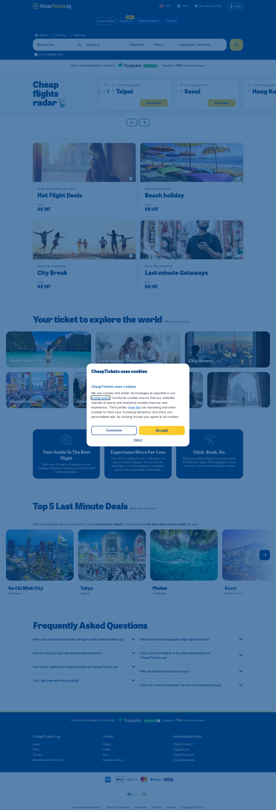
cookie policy (100, 398)
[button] (138, 440)
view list (134, 407)
